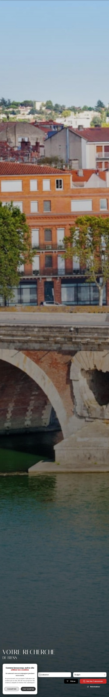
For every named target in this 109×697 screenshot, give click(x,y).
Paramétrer (11, 689)
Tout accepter (28, 689)
